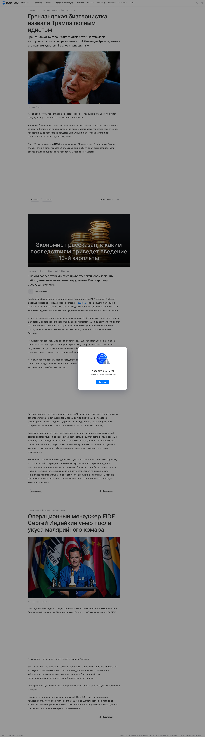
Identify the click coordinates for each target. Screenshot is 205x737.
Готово (102, 382)
